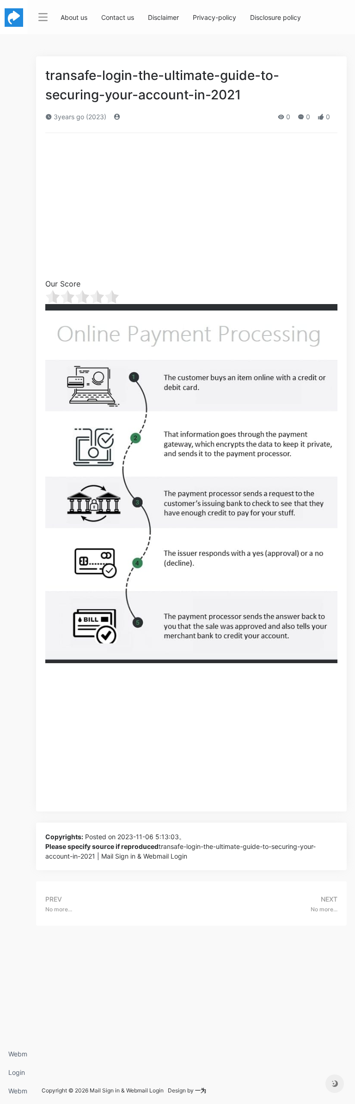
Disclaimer (163, 17)
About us (74, 17)
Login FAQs (16, 1075)
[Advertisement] (191, 209)
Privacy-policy (214, 17)
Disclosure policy (275, 17)
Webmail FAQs (17, 1093)
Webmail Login (17, 1056)
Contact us (117, 17)
